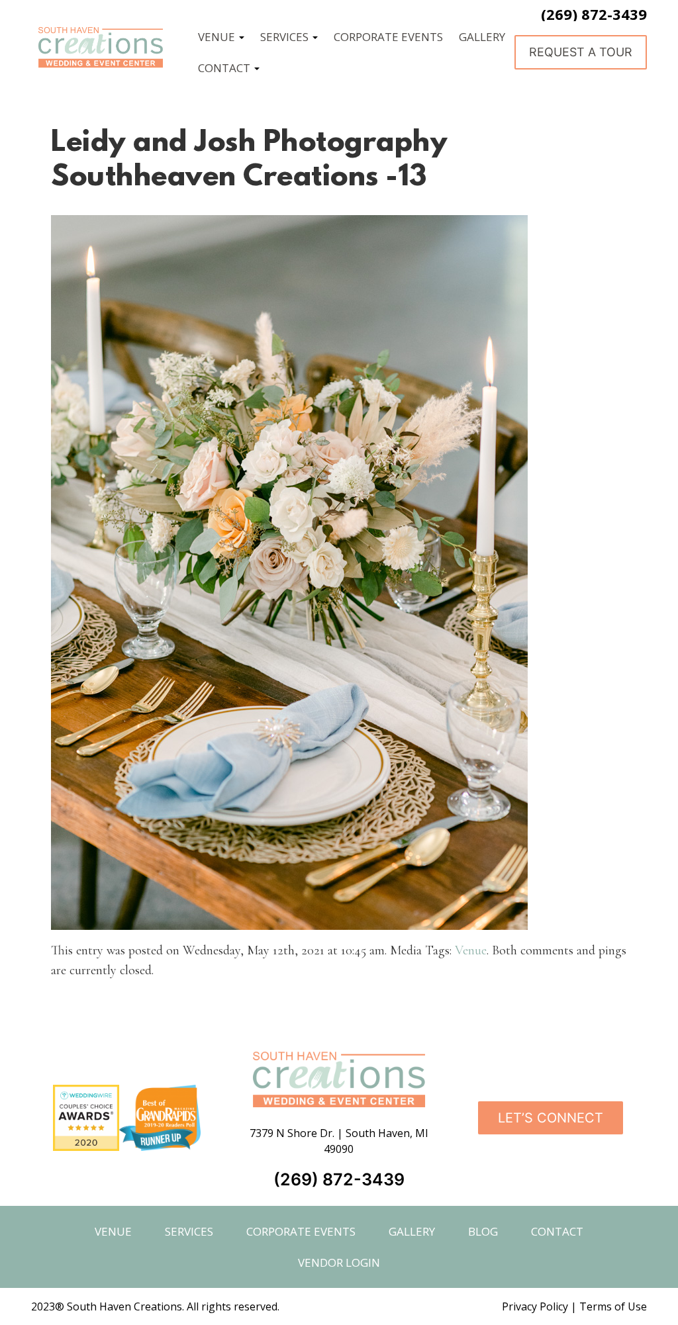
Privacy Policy (535, 1306)
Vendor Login (339, 1262)
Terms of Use (613, 1306)
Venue (471, 950)
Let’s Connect (550, 1118)
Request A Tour (580, 52)
